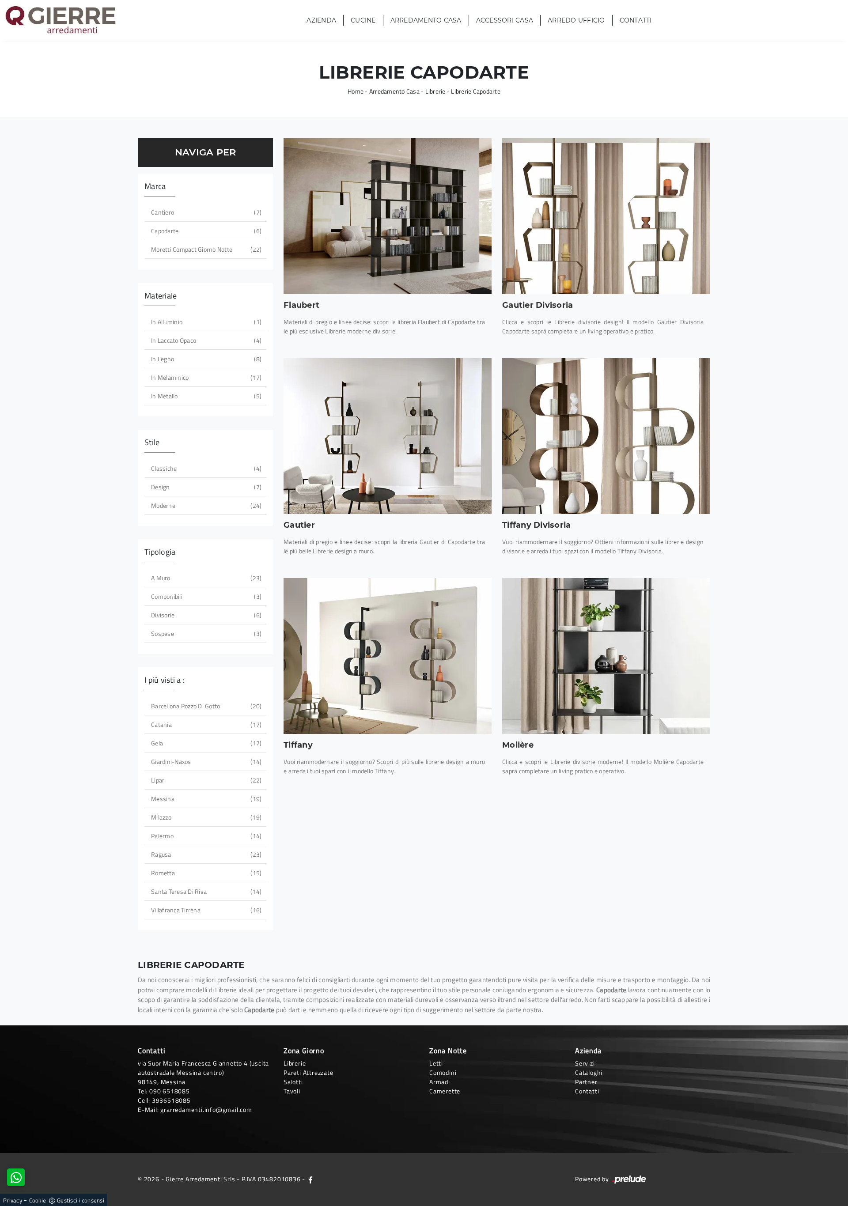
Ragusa (205, 854)
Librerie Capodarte (475, 91)
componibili (205, 596)
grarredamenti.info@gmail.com (206, 1109)
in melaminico (205, 377)
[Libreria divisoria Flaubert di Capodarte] (388, 216)
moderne (205, 505)
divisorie (205, 615)
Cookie (37, 1200)
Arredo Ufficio (576, 20)
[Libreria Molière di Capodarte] (606, 656)
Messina (205, 798)
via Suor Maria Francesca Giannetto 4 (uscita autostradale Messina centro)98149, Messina (203, 1072)
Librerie (435, 91)
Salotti (293, 1081)
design (205, 486)
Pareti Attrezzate (308, 1072)
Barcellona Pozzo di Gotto (205, 706)
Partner (586, 1081)
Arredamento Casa (426, 20)
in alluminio (205, 321)
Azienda (321, 20)
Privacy (12, 1200)
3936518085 (171, 1100)
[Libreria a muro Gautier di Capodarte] (388, 436)
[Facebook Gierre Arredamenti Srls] (310, 1178)
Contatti (636, 20)
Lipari (205, 780)
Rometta (205, 872)
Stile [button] (151, 442)
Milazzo (205, 817)
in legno (205, 358)
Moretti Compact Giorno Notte (205, 249)
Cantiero (205, 212)
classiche (205, 468)
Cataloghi (588, 1072)
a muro (205, 577)
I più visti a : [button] (164, 680)
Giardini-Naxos (205, 761)
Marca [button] (155, 186)
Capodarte (205, 230)
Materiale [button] (160, 296)
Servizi (585, 1063)
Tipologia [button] (159, 552)
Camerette (444, 1091)
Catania (205, 724)
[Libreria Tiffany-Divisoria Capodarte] (606, 436)
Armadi (439, 1081)
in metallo (205, 396)
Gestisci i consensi (80, 1200)
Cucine (363, 20)
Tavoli (292, 1091)
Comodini (442, 1072)
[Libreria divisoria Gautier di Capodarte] (606, 216)
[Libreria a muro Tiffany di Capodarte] (388, 656)
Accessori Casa (505, 20)
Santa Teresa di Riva (205, 891)
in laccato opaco (205, 340)
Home (355, 91)
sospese (205, 633)
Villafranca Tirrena (205, 910)
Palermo (205, 835)
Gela (205, 743)
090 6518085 (169, 1091)
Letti (436, 1063)
